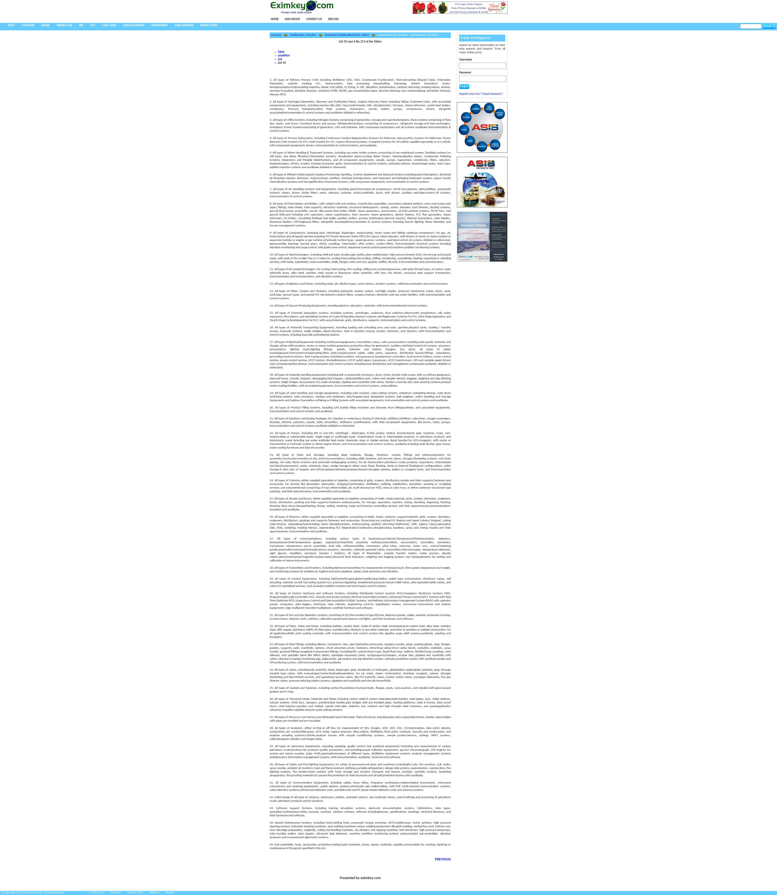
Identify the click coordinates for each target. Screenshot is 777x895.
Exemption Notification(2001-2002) (347, 35)
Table (281, 52)
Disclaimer (115, 892)
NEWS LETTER (208, 25)
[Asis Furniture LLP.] (482, 182)
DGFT (11, 25)
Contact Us (314, 19)
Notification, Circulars (303, 35)
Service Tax (64, 25)
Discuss (333, 19)
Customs (28, 25)
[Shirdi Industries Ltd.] (482, 152)
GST (92, 25)
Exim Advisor (184, 25)
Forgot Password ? (492, 93)
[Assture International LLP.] (482, 261)
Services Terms (135, 892)
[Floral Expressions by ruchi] (460, 13)
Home (275, 19)
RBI (81, 25)
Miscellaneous (133, 25)
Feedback (154, 892)
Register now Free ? (470, 93)
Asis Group (292, 19)
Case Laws (109, 25)
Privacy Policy (96, 892)
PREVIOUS (443, 859)
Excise (45, 25)
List (280, 59)
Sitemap (169, 892)
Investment (159, 25)
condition (284, 55)
